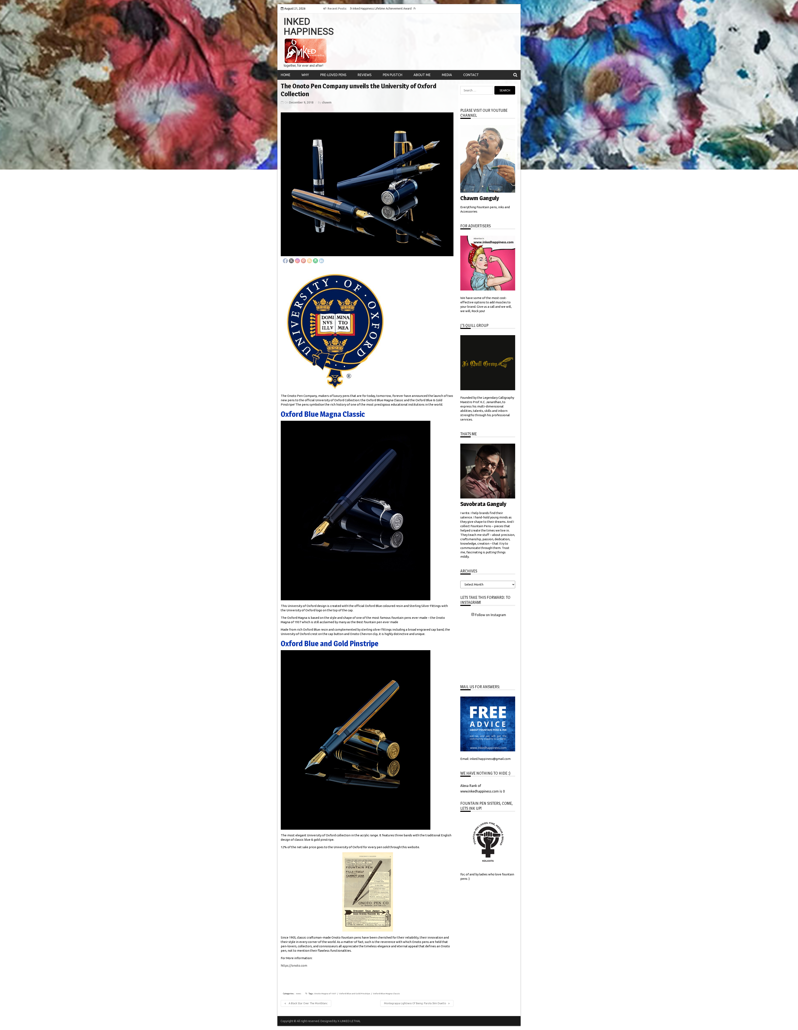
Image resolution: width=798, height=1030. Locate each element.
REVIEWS (365, 75)
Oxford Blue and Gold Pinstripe (354, 993)
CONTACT (471, 75)
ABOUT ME (422, 75)
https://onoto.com (294, 965)
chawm (326, 102)
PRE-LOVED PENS (333, 75)
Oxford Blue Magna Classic (386, 993)
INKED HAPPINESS (309, 26)
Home (285, 75)
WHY (305, 75)
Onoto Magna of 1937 (325, 993)
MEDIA (447, 75)
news (298, 993)
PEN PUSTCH (392, 75)
